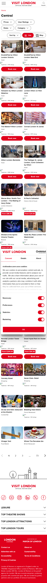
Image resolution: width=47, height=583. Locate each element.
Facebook (43, 497)
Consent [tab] (8, 258)
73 (37, 455)
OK (23, 329)
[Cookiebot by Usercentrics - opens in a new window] (36, 251)
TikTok (3, 497)
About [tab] (38, 258)
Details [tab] (23, 258)
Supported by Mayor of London (32, 540)
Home (3, 10)
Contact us (5, 547)
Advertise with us (8, 552)
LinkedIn (27, 497)
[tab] (28, 35)
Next (45, 455)
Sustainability (29, 552)
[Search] (43, 3)
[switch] (41, 305)
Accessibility (6, 556)
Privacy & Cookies (8, 560)
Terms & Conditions (32, 556)
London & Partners (9, 540)
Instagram (19, 497)
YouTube (11, 497)
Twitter (35, 497)
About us (28, 547)
